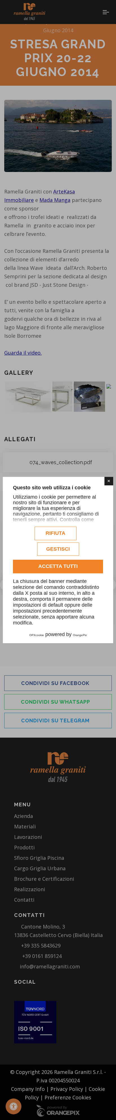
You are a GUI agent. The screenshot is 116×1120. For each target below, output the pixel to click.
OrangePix (80, 635)
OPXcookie (36, 635)
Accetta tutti (58, 566)
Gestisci (58, 549)
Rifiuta (55, 533)
